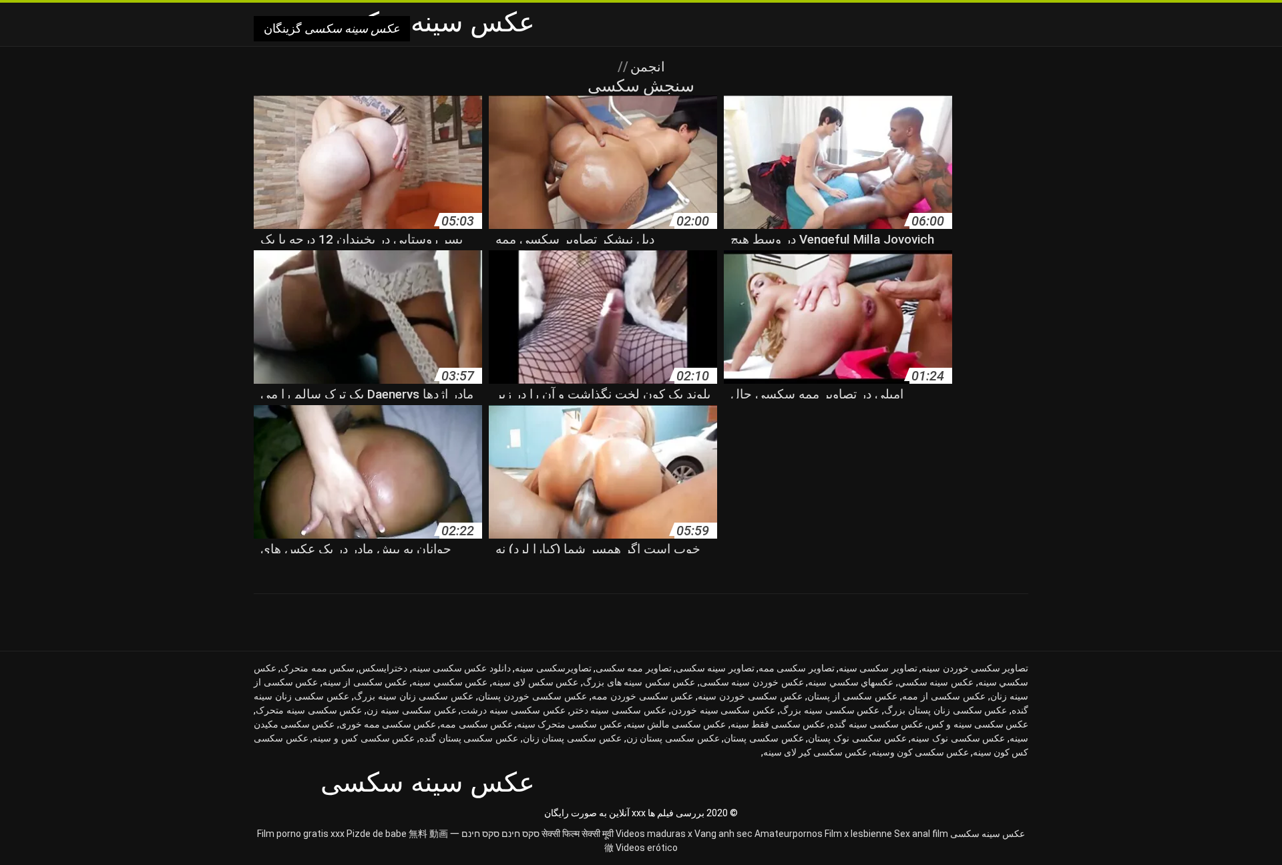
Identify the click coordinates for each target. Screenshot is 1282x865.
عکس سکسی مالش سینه (676, 724)
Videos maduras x (654, 833)
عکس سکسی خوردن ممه (643, 696)
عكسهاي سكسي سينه (850, 682)
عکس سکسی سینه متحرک (309, 710)
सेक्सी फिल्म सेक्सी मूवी (578, 833)
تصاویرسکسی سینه (553, 668)
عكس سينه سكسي (936, 682)
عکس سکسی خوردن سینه (750, 696)
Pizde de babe (377, 833)
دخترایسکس (383, 668)
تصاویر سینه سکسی (715, 668)
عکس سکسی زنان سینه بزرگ (413, 696)
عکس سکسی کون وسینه (920, 752)
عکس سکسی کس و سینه (363, 738)
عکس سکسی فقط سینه (778, 724)
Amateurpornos (789, 833)
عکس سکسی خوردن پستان (532, 696)
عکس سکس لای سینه (535, 682)
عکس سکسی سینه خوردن (723, 710)
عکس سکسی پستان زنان (572, 738)
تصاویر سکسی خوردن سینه (974, 668)
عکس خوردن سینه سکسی (752, 682)
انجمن (646, 67)
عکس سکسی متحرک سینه (569, 724)
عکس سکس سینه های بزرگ (639, 682)
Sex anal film (921, 833)
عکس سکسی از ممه (944, 696)
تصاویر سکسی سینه (878, 668)
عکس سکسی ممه (476, 724)
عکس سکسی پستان (763, 738)
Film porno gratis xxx (301, 833)
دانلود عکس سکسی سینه (461, 668)
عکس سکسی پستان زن (673, 738)
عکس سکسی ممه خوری (388, 724)
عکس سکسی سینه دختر (618, 710)
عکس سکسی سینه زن (411, 710)
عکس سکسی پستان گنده (468, 738)
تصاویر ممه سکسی (634, 668)
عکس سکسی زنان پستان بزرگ (945, 710)
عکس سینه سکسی (987, 833)
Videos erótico (647, 847)
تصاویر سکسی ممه (797, 668)
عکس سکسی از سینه (365, 682)
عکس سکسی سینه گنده (876, 724)
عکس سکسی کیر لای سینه (815, 752)
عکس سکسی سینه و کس (977, 724)
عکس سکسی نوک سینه (958, 738)
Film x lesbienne (858, 833)
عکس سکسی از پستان (852, 696)
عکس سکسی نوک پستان (857, 738)
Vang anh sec (723, 833)
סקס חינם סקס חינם (500, 833)
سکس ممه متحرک (317, 668)
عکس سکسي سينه (449, 682)
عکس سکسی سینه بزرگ (829, 710)
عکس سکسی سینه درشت (513, 710)
